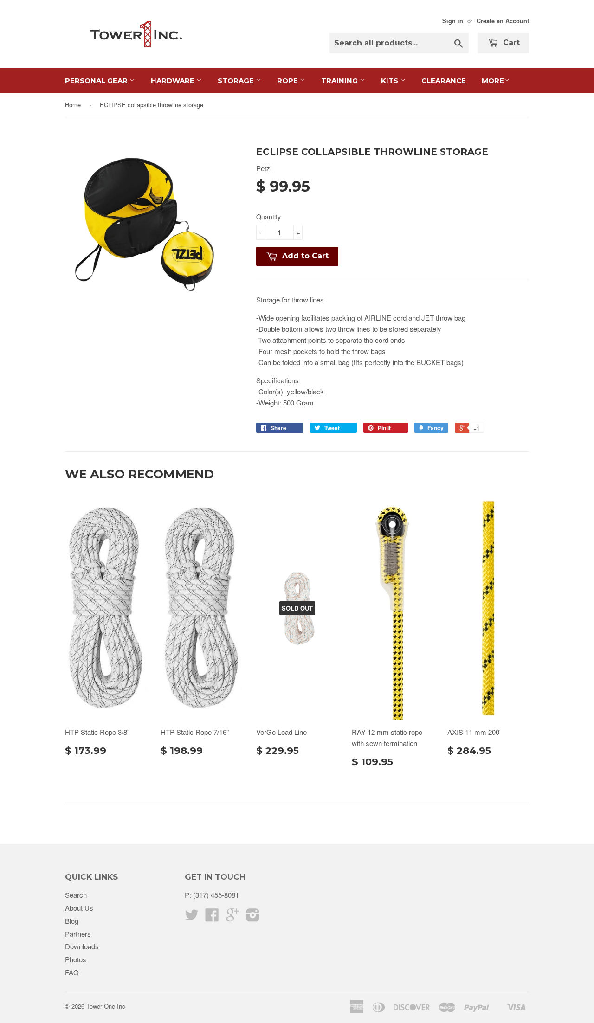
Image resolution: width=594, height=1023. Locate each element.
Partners (78, 934)
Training (340, 80)
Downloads (82, 946)
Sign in (452, 21)
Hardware (173, 80)
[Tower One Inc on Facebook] (212, 917)
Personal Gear (97, 80)
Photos (75, 959)
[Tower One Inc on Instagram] (253, 917)
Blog (71, 921)
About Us (79, 908)
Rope (288, 80)
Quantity (268, 216)
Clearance (443, 80)
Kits (390, 80)
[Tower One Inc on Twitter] (192, 917)
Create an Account (503, 21)
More (493, 80)
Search (76, 895)
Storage (237, 80)
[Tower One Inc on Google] (232, 917)
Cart (510, 42)
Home (73, 104)
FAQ (72, 972)
